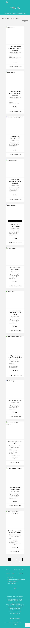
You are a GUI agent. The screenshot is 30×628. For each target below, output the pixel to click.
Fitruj (24, 21)
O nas (7, 569)
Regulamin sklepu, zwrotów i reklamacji (15, 622)
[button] (15, 66)
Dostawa (15, 624)
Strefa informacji (18, 569)
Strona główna (7, 13)
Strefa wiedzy (10, 573)
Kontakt (21, 573)
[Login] (23, 2)
